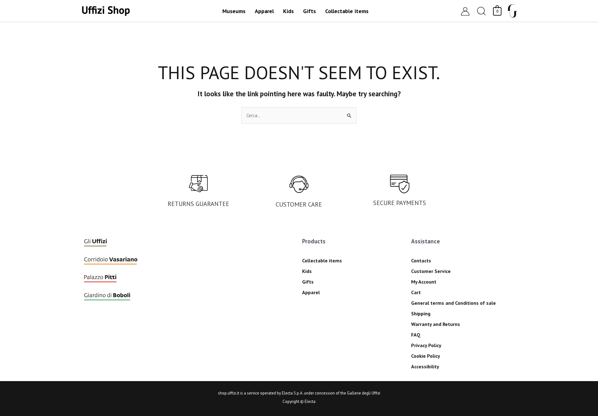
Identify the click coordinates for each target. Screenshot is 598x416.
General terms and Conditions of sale (453, 303)
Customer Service (431, 271)
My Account (423, 282)
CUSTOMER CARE (299, 204)
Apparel (311, 292)
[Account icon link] (465, 11)
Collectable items (322, 260)
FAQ (415, 335)
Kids (307, 271)
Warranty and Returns (435, 324)
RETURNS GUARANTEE (198, 204)
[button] (481, 11)
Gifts (308, 282)
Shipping (420, 313)
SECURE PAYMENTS (399, 203)
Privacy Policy (426, 345)
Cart (416, 292)
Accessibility (425, 366)
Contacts (421, 260)
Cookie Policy (425, 356)
